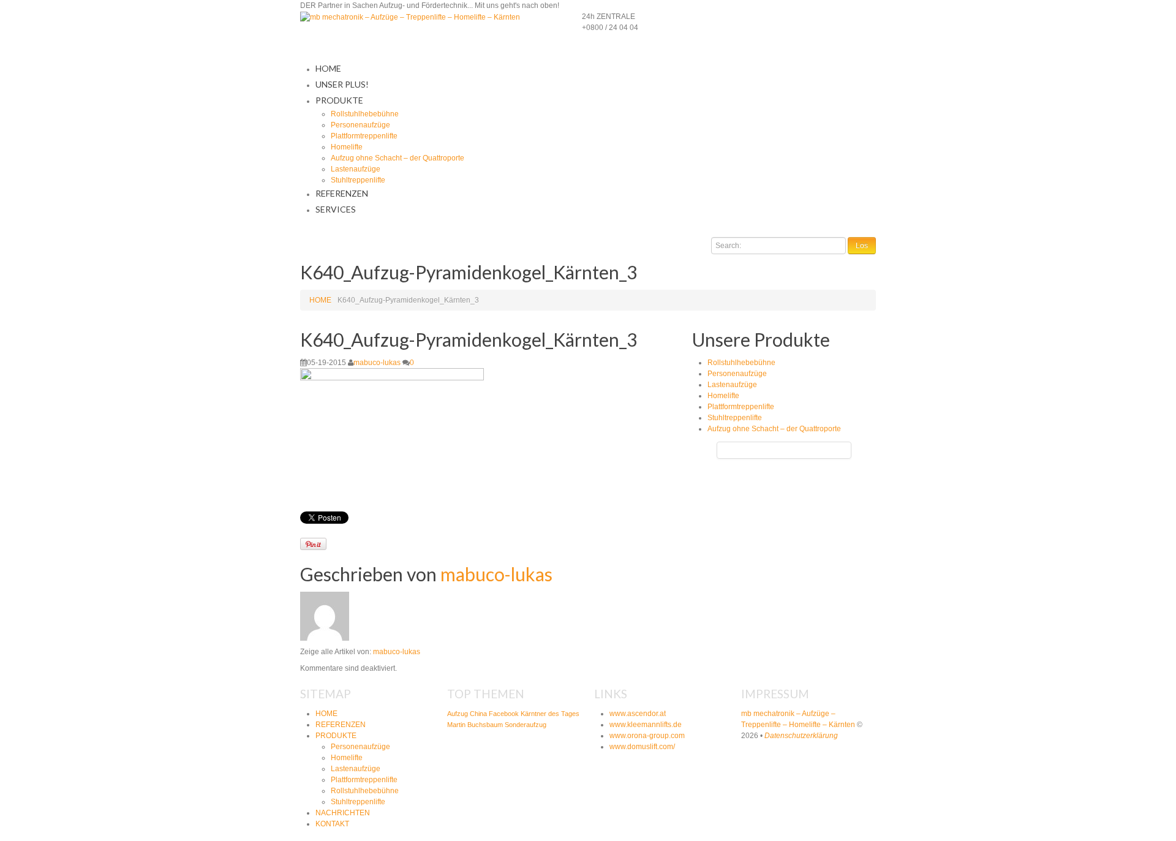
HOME (328, 68)
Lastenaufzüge (355, 169)
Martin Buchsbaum (475, 724)
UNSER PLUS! (342, 84)
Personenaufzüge (360, 125)
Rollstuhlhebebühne (365, 114)
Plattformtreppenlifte (364, 136)
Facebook (504, 713)
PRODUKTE (339, 100)
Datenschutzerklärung (801, 735)
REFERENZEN (341, 193)
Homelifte (347, 147)
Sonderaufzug (525, 724)
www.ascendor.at (637, 713)
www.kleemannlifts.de (645, 724)
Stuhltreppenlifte (358, 180)
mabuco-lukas (377, 362)
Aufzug (457, 713)
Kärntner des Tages (550, 713)
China (478, 713)
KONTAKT (332, 824)
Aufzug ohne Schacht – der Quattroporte (397, 158)
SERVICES (335, 209)
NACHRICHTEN (342, 813)
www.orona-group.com (647, 735)
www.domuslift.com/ (642, 746)
